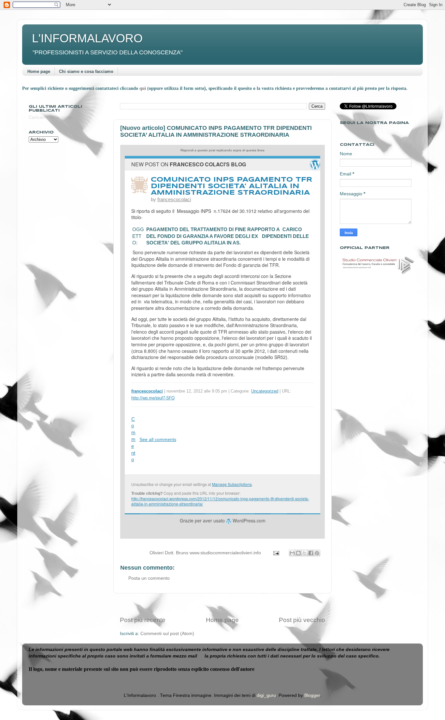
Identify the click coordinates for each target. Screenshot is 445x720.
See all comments (157, 439)
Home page (38, 71)
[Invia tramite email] (292, 553)
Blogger (312, 695)
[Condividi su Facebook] (311, 553)
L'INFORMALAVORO (87, 38)
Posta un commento (149, 578)
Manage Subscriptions (232, 484)
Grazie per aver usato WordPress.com (223, 520)
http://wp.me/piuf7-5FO (153, 397)
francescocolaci (174, 199)
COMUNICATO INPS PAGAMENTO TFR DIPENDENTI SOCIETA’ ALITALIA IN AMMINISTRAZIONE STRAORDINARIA (231, 186)
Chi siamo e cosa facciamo (86, 71)
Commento (133, 440)
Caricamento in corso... (53, 117)
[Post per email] (275, 552)
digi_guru (266, 695)
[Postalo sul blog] (298, 553)
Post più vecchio (302, 619)
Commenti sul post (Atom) (167, 633)
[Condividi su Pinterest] (317, 553)
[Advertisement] (222, 604)
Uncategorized (264, 391)
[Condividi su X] (304, 553)
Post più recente (142, 619)
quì (143, 88)
